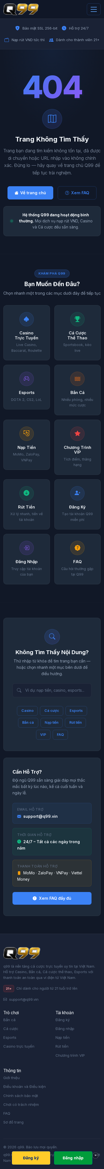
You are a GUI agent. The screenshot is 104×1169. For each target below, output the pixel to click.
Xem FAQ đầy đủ (55, 898)
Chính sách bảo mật (20, 1095)
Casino (27, 711)
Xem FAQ (80, 192)
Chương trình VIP (70, 1055)
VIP (43, 735)
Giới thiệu (11, 1077)
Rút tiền (75, 722)
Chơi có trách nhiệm (21, 1104)
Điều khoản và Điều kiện (24, 1086)
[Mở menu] (94, 9)
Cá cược (51, 711)
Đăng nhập (64, 1028)
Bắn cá (28, 722)
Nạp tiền (52, 722)
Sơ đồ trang (13, 1122)
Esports (76, 711)
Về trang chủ (33, 192)
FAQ (60, 735)
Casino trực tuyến (18, 1046)
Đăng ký (62, 1020)
